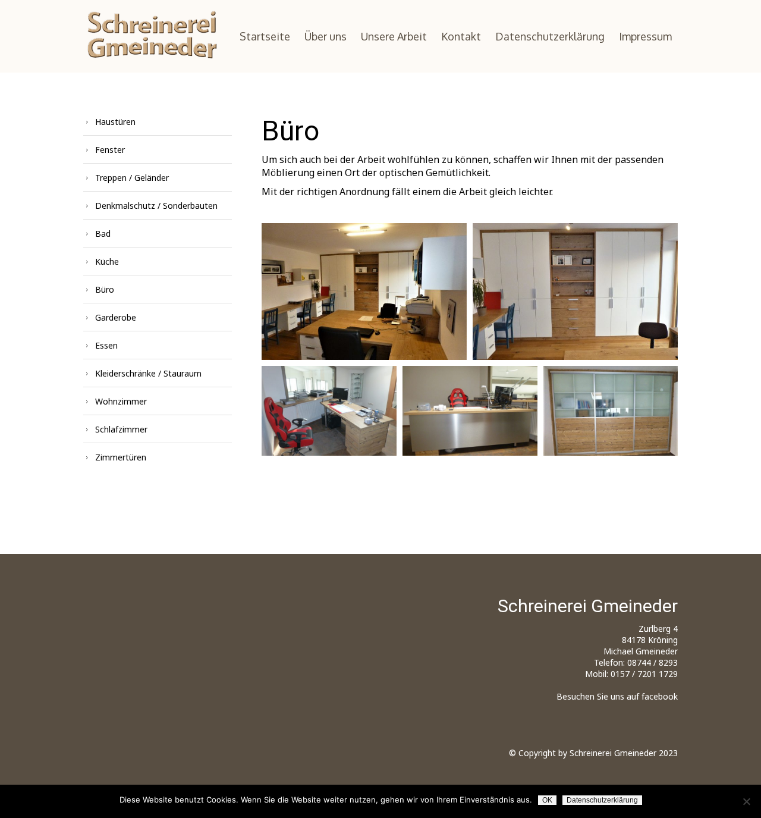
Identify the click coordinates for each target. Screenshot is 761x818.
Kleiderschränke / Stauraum (148, 373)
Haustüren (115, 121)
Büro (104, 289)
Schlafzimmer (121, 429)
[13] (329, 411)
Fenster (110, 149)
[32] (575, 291)
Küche (107, 261)
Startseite (265, 36)
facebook (659, 696)
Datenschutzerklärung (550, 36)
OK (547, 800)
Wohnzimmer (121, 401)
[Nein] (746, 801)
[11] (610, 411)
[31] (364, 291)
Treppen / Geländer (132, 177)
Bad (103, 233)
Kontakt (461, 36)
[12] (469, 411)
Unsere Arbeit (394, 36)
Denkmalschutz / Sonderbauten (156, 205)
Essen (106, 345)
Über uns (325, 36)
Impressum (645, 36)
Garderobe (115, 317)
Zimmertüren (120, 457)
